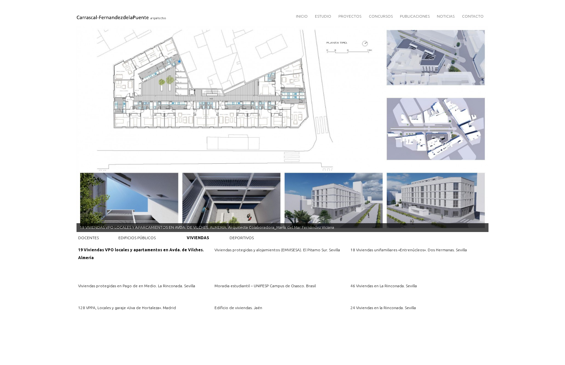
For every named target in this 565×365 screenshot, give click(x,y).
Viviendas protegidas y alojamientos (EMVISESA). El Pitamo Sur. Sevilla (277, 250)
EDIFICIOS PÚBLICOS (137, 238)
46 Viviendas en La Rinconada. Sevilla (384, 286)
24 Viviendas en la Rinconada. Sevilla (383, 308)
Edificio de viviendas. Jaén (238, 308)
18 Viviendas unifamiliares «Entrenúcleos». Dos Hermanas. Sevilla (409, 250)
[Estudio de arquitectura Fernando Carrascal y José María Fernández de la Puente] (155, 16)
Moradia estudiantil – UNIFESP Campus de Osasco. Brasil (265, 286)
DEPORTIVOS (242, 238)
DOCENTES (88, 238)
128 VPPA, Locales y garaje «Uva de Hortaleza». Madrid (127, 308)
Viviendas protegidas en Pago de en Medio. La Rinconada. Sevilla (136, 286)
